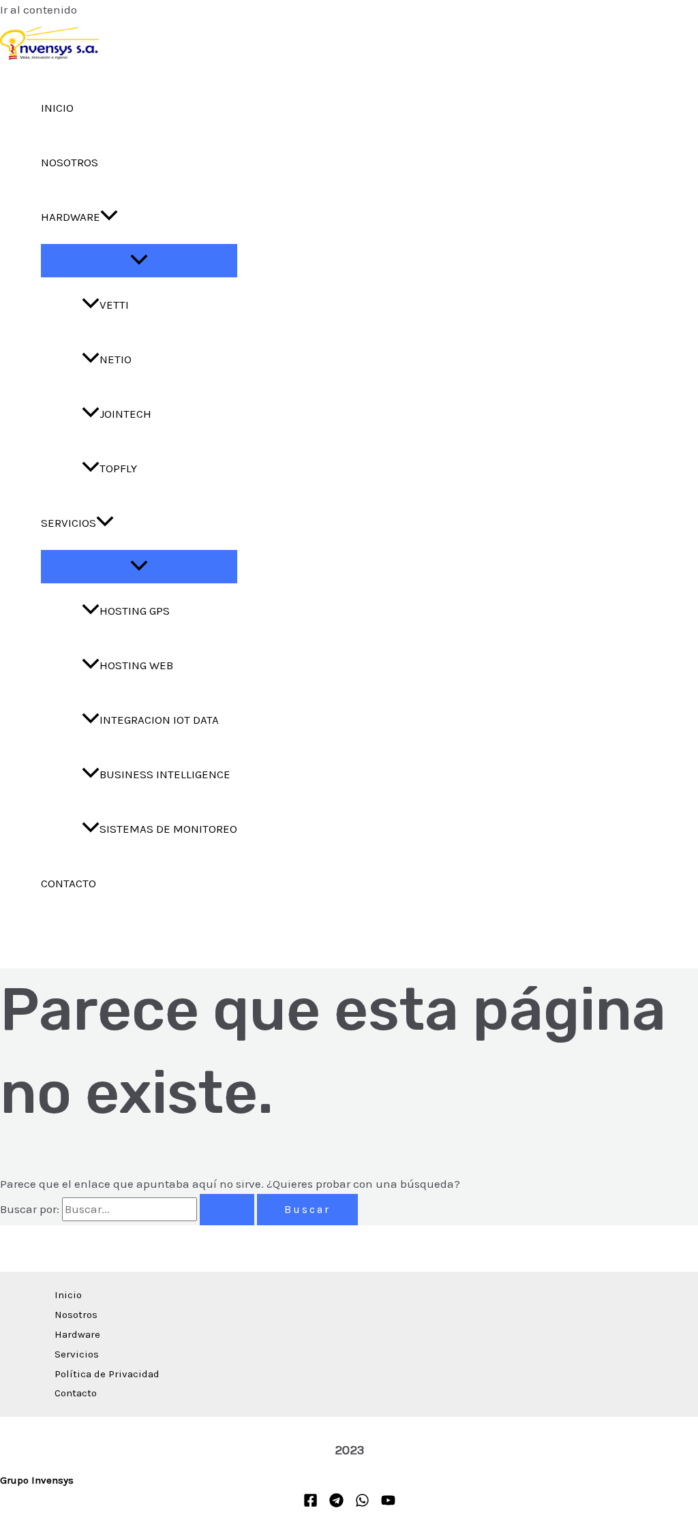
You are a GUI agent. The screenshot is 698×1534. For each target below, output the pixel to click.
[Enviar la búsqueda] (227, 1209)
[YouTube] (388, 1503)
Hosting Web (136, 665)
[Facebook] (310, 1503)
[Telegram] (336, 1503)
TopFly (118, 468)
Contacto (68, 883)
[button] (109, 216)
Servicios (68, 523)
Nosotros (69, 162)
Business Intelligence (165, 774)
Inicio (57, 107)
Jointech (125, 413)
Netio (116, 359)
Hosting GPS (135, 610)
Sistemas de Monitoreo (168, 828)
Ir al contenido (38, 9)
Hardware (70, 217)
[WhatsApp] (362, 1503)
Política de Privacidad (107, 1374)
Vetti (114, 304)
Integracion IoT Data (159, 719)
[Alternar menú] (139, 260)
